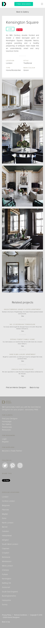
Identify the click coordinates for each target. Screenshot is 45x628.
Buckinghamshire (9, 596)
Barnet (4, 527)
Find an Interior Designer (16, 387)
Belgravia (6, 505)
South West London (10, 544)
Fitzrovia (5, 510)
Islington (5, 540)
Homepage (7, 421)
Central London (8, 501)
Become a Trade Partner (12, 451)
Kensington (6, 579)
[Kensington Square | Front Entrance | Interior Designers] (22, 272)
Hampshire (6, 600)
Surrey (4, 604)
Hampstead (7, 535)
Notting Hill (6, 583)
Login (4, 439)
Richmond (6, 557)
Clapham (5, 548)
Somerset (6, 587)
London (5, 497)
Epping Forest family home (22, 339)
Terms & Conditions (20, 615)
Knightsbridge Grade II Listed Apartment (22, 309)
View (22, 316)
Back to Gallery (22, 12)
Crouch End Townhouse (23, 369)
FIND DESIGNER (24, 4)
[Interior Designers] (4, 7)
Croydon (5, 553)
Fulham (5, 574)
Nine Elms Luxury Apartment (23, 354)
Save (20, 30)
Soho (4, 518)
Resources (6, 430)
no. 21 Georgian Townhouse (22, 324)
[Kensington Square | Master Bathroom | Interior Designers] (22, 100)
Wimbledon (6, 561)
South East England (10, 592)
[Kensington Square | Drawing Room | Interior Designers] (22, 186)
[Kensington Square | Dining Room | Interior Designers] (22, 143)
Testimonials (7, 427)
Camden (5, 531)
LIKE (10, 29)
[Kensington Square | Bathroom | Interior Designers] (22, 229)
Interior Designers (13, 617)
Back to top (34, 387)
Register (5, 442)
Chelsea (5, 570)
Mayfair (5, 514)
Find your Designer (10, 418)
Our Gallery (6, 424)
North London (7, 523)
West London (7, 566)
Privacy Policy (6, 615)
